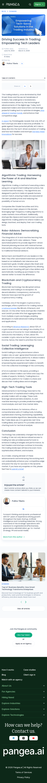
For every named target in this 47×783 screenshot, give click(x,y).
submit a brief (17, 469)
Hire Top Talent (23, 635)
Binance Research (21, 326)
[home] (12, 4)
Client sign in (29, 675)
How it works (8, 670)
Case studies (30, 670)
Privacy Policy (23, 777)
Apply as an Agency (23, 644)
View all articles (23, 609)
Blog (4, 11)
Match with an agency (12, 680)
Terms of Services (23, 772)
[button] (3, 4)
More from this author (13, 537)
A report (5, 121)
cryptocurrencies (9, 308)
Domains (13, 11)
